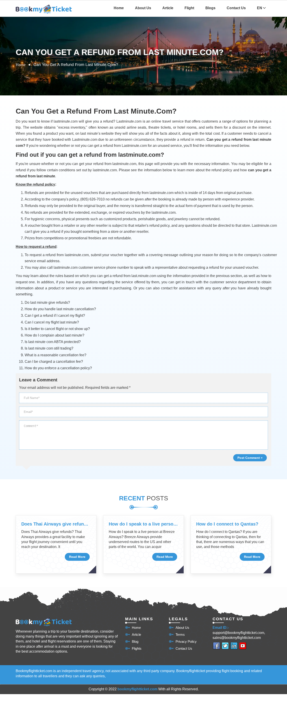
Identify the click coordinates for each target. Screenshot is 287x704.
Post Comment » (250, 458)
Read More (77, 557)
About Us (143, 8)
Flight (189, 8)
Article (167, 8)
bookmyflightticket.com (137, 689)
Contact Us (236, 8)
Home (119, 8)
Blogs (210, 8)
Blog (135, 641)
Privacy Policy (186, 641)
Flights (136, 648)
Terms (180, 634)
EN (260, 8)
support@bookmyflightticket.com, (239, 633)
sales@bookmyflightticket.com (237, 638)
